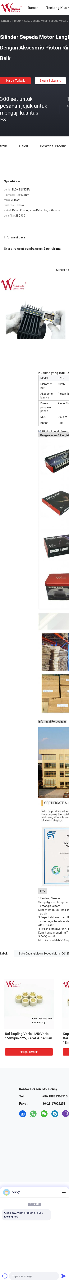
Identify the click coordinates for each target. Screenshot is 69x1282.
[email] (22, 1113)
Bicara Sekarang (50, 80)
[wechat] (44, 1113)
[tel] (22, 1124)
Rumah (4, 20)
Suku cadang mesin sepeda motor (45, 20)
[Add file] (5, 1276)
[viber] (65, 1113)
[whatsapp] (33, 1113)
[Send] (64, 1276)
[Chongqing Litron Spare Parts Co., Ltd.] (11, 7)
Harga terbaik (15, 80)
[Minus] (63, 1192)
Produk (16, 20)
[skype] (54, 1113)
